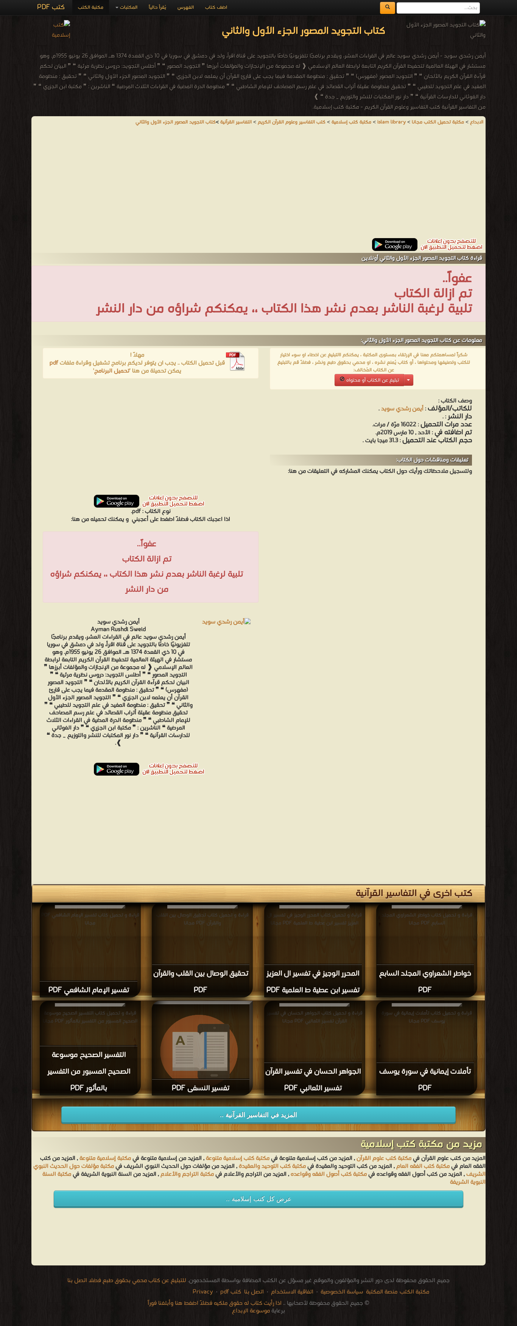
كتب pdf (230, 1292)
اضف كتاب (216, 7)
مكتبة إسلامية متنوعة (105, 1158)
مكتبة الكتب (90, 7)
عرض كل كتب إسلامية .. (258, 1199)
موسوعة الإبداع (251, 1311)
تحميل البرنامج (111, 371)
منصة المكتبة (381, 1292)
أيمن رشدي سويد (402, 409)
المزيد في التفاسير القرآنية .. (258, 1115)
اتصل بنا (253, 1292)
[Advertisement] (258, 185)
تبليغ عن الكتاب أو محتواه (372, 380)
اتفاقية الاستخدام (291, 1292)
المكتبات (127, 7)
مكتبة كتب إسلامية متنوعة (237, 1158)
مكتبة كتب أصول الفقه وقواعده (329, 1174)
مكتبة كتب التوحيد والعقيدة (272, 1166)
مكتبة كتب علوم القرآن (384, 1158)
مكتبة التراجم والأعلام (187, 1174)
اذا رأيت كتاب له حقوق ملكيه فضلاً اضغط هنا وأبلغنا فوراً (215, 1303)
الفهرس (186, 7)
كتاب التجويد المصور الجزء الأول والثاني (175, 122)
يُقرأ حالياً (157, 7)
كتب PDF (51, 7)
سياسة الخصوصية (342, 1292)
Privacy (203, 1292)
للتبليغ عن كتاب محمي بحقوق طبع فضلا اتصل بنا (126, 1280)
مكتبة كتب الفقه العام (423, 1166)
